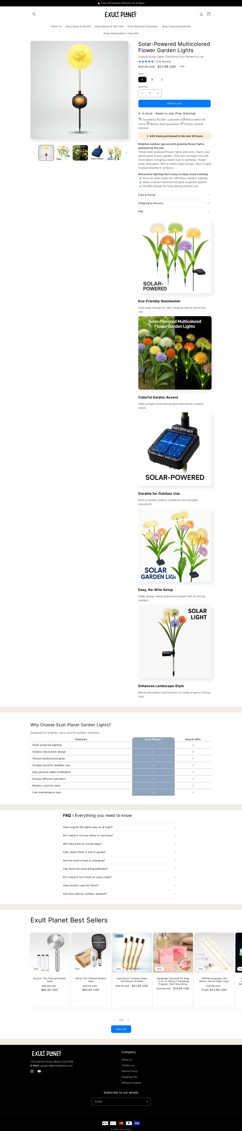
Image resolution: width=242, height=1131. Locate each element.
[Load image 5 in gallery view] (114, 153)
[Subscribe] (146, 1101)
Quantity (143, 86)
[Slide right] (126, 153)
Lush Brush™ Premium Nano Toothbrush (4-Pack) (132, 979)
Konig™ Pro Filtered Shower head (90, 979)
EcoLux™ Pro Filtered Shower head (49, 979)
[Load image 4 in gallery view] (97, 153)
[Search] (34, 14)
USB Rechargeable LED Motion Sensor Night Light (214, 979)
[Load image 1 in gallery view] (46, 153)
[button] (175, 211)
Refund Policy (130, 1071)
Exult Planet (125, 1129)
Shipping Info (129, 1076)
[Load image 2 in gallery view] (63, 153)
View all (121, 1029)
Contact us (128, 1065)
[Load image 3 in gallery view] (80, 153)
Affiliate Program (131, 1082)
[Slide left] (34, 153)
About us (127, 1059)
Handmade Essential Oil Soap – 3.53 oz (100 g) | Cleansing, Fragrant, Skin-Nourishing (173, 981)
